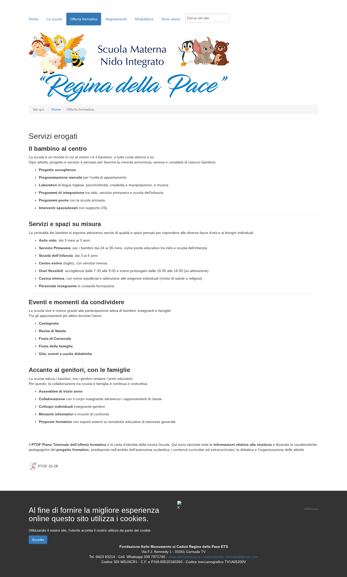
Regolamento (116, 19)
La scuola (54, 19)
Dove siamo (170, 19)
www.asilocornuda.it (184, 557)
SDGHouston (311, 509)
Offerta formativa (83, 19)
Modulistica (144, 19)
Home (33, 19)
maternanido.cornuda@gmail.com (230, 557)
